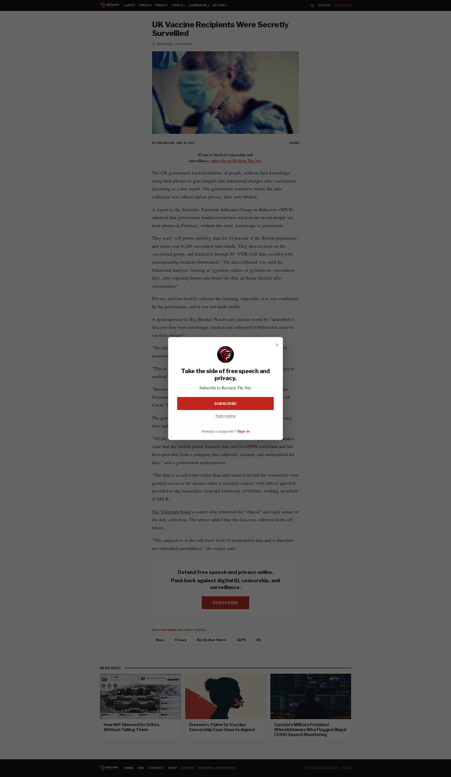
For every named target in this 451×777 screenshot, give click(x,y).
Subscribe (225, 404)
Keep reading (225, 416)
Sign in (243, 431)
